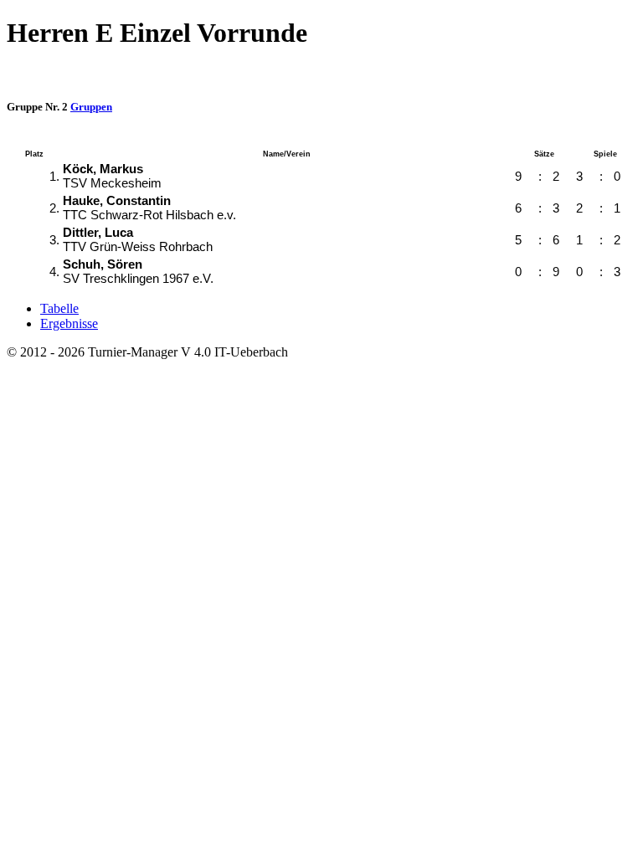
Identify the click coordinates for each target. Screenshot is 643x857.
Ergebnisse (69, 323)
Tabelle (59, 308)
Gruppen (91, 106)
